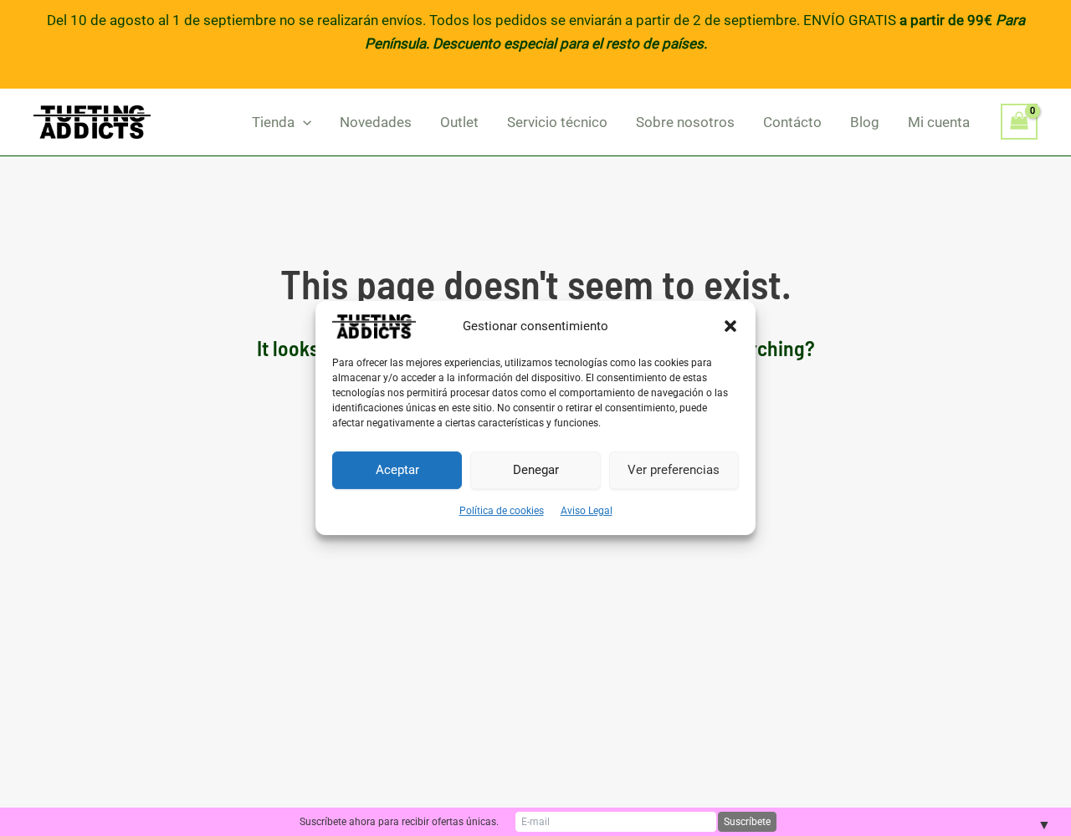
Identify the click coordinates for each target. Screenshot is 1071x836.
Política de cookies (501, 511)
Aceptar (397, 469)
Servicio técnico (557, 122)
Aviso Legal (586, 511)
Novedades (376, 122)
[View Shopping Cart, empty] (1019, 122)
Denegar (536, 469)
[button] (730, 326)
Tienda (273, 122)
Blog (864, 122)
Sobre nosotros (685, 122)
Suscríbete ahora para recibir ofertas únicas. (399, 822)
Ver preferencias (674, 469)
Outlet (459, 122)
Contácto (792, 122)
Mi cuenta (939, 122)
